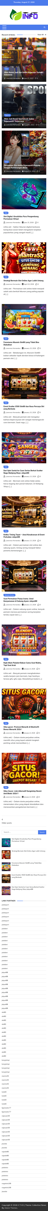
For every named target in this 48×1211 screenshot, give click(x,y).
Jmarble (4, 1191)
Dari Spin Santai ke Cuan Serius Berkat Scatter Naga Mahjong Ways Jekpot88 (23, 471)
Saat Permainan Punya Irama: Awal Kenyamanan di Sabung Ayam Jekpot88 (20, 600)
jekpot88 (5, 972)
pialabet (5, 929)
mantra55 (5, 1076)
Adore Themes (11, 1208)
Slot (6, 69)
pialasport (5, 905)
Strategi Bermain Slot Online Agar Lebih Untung (23, 281)
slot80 (4, 1012)
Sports (7, 115)
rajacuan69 (6, 1116)
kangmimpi (6, 1060)
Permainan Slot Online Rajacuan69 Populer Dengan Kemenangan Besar (22, 166)
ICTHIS (21, 1205)
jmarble (4, 1144)
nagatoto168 (6, 1183)
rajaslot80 (5, 1152)
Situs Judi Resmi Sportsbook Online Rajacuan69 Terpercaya (19, 120)
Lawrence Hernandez (13, 78)
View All (41, 35)
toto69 (4, 1092)
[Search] (44, 27)
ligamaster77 (6, 1108)
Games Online (9, 595)
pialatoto (5, 1167)
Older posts (7, 823)
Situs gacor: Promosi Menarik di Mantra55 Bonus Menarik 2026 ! (21, 728)
